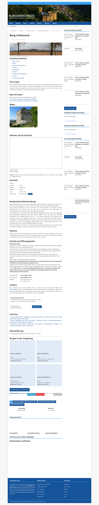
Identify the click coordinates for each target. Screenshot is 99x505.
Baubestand (16, 69)
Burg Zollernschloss (34, 433)
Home (11, 23)
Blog (24, 23)
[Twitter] (81, 3)
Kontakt (66, 489)
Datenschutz (67, 486)
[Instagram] (77, 3)
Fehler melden (40, 496)
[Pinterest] (84, 3)
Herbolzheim (13, 289)
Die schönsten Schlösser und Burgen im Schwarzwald (24, 101)
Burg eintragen (40, 491)
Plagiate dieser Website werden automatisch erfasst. (34, 501)
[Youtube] (90, 3)
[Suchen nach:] (81, 26)
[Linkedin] (87, 3)
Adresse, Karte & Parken (19, 65)
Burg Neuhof (14, 433)
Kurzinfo (15, 67)
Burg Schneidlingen (51, 433)
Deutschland (30, 30)
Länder (21, 30)
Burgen (18, 23)
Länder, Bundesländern (21, 490)
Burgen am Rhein (31, 401)
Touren (32, 23)
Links (65, 496)
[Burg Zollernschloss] (36, 425)
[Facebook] (74, 3)
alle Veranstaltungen (70, 121)
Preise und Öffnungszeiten (20, 74)
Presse (65, 491)
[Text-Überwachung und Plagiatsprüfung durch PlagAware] (49, 501)
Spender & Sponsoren (42, 486)
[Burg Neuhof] (18, 425)
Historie (15, 71)
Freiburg (14, 237)
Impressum (66, 484)
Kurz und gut (16, 61)
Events (55, 23)
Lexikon (47, 23)
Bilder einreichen (41, 494)
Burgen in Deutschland (17, 404)
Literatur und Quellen (18, 78)
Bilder (14, 63)
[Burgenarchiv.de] (49, 21)
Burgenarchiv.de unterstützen (44, 484)
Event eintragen (40, 489)
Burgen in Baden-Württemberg (47, 401)
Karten (39, 23)
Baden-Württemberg (20, 39)
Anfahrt (15, 76)
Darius (13, 39)
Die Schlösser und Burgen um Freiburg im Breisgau (23, 99)
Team (65, 494)
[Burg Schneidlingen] (53, 425)
